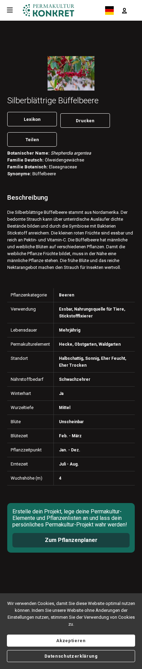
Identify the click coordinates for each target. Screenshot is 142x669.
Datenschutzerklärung (71, 656)
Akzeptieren (70, 640)
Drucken (85, 120)
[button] (124, 10)
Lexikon (32, 119)
